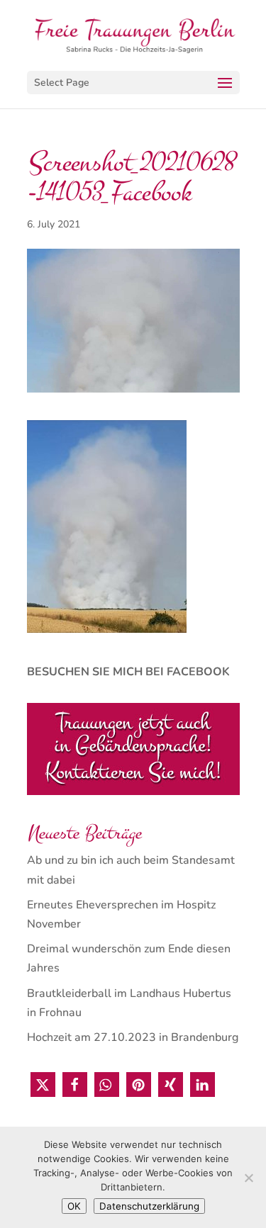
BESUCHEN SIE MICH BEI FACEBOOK (128, 672)
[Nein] (248, 1178)
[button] (43, 1084)
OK (74, 1206)
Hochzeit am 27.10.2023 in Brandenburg (132, 1037)
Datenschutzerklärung (149, 1206)
